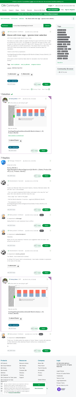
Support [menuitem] (11, 10)
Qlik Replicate (4, 375)
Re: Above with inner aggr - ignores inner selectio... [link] (40, 18)
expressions (61, 53)
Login (31, 1)
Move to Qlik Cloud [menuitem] (39, 10)
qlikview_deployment (63, 39)
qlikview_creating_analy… (64, 42)
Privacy (40, 372)
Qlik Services (65, 5)
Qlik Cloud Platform (6, 365)
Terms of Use (60, 378)
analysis (60, 58)
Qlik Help (72, 5)
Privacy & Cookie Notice (63, 373)
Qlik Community (5, 18)
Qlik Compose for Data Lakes (9, 377)
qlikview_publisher (62, 46)
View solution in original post (16, 135)
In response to (14, 218)
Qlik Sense (3, 368)
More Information (39, 388)
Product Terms (60, 383)
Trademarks (60, 376)
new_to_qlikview (25, 64)
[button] (50, 32)
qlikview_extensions (63, 56)
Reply (46, 84)
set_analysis (64, 51)
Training (21, 375)
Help (62, 9)
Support (21, 377)
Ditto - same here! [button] (12, 81)
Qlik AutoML (4, 370)
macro (66, 53)
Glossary (21, 372)
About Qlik (40, 363)
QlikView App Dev (17, 68)
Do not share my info (63, 385)
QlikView (21, 18)
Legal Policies (60, 371)
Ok (39, 384)
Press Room (41, 365)
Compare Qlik (23, 370)
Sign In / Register (70, 9)
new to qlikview (15, 64)
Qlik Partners (22, 365)
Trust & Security (42, 368)
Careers (40, 375)
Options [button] (73, 18)
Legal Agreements (61, 380)
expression (60, 49)
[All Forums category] (58, 72)
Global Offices (42, 379)
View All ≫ (60, 62)
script (64, 44)
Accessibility (41, 370)
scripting (65, 58)
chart (68, 44)
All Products (4, 363)
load (69, 49)
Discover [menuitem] (29, 10)
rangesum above (36, 64)
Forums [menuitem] (4, 10)
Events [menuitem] (23, 10)
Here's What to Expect (51, 14)
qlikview (60, 44)
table (59, 51)
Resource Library (23, 363)
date (66, 49)
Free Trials (22, 368)
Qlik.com (57, 5)
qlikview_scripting (62, 34)
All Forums (14, 18)
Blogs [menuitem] (17, 10)
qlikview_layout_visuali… (63, 37)
